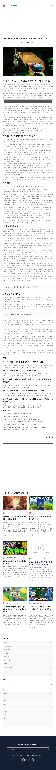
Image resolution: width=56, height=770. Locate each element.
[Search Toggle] (49, 5)
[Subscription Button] (48, 749)
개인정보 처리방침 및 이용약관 (35, 755)
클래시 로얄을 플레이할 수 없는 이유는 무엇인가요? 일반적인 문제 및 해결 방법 (24, 427)
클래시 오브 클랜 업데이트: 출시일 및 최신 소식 (14, 562)
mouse (28, 711)
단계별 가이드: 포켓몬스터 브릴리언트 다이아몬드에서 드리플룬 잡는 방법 (41, 609)
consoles (28, 722)
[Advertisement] (28, 19)
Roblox (28, 671)
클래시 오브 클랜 (19, 557)
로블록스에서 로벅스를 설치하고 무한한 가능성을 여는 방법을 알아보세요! (23, 419)
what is (28, 700)
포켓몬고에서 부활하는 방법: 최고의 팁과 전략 (16, 429)
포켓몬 (43, 513)
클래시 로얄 (28, 674)
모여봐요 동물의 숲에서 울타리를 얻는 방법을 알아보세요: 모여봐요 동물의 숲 (14, 609)
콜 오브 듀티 (28, 660)
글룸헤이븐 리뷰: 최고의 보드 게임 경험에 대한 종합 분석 (14, 518)
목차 (8, 102)
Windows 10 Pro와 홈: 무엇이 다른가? (21, 314)
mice (28, 725)
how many (28, 704)
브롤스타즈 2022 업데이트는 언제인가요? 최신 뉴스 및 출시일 (40, 563)
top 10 (28, 707)
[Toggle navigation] (52, 5)
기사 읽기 (5, 535)
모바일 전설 (28, 656)
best (28, 697)
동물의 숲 (16, 603)
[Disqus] (28, 465)
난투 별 (43, 558)
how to (28, 693)
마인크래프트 (28, 646)
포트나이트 (28, 653)
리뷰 (15, 513)
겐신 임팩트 (28, 649)
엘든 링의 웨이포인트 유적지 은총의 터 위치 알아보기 (25, 287)
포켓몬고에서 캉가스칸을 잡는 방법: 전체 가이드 (40, 518)
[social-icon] (22, 760)
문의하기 (22, 755)
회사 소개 (15, 755)
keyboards (28, 718)
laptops (28, 715)
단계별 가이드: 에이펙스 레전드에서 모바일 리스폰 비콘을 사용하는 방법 (23, 421)
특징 (23, 42)
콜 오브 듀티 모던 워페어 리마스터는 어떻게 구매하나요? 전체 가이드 (22, 424)
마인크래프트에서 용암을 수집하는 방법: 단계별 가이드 (18, 413)
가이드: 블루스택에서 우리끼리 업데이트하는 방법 (17, 416)
